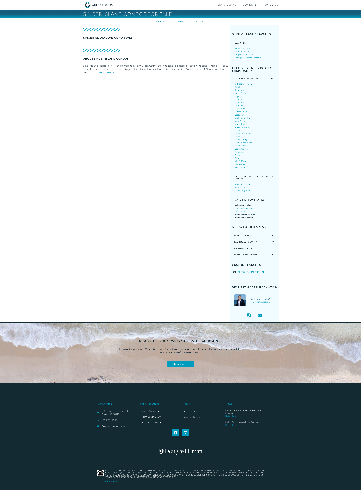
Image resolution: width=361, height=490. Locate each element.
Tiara (237, 158)
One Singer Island (243, 142)
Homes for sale (242, 48)
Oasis (237, 130)
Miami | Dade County (245, 254)
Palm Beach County (245, 242)
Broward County (244, 248)
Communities (250, 5)
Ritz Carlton (240, 146)
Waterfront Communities (249, 200)
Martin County (242, 235)
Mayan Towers (242, 127)
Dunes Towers (242, 112)
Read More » (231, 416)
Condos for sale (242, 51)
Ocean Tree (240, 136)
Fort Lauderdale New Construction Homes (243, 411)
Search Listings (227, 5)
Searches (160, 21)
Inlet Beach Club (243, 118)
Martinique (240, 124)
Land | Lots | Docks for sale (248, 57)
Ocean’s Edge (241, 139)
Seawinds (239, 155)
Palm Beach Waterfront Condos (242, 422)
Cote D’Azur (241, 105)
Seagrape (239, 152)
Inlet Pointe (240, 121)
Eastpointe (240, 115)
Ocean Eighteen (243, 133)
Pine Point (240, 211)
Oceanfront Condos (247, 78)
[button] (254, 43)
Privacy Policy (112, 481)
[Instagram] (185, 432)
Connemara (240, 99)
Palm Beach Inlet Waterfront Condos (252, 177)
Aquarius (239, 90)
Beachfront (240, 93)
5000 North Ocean (244, 84)
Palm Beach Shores (109, 72)
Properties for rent (244, 54)
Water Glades (241, 167)
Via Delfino (240, 161)
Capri (237, 96)
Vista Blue (240, 164)
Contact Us (271, 5)
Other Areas (199, 21)
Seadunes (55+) (242, 149)
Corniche (239, 102)
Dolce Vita (240, 108)
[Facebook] (175, 432)
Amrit (238, 87)
